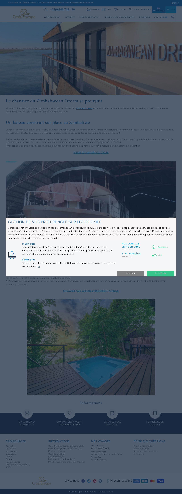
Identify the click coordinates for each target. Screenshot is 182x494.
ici (39, 266)
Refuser (131, 273)
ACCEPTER (160, 273)
